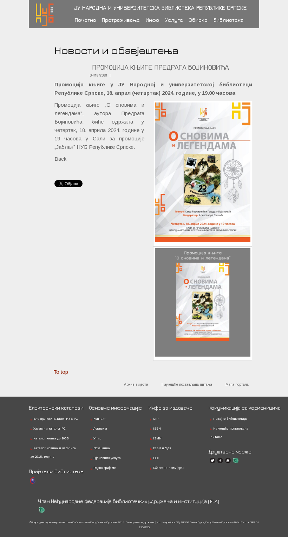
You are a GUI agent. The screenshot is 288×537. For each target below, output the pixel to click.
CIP (155, 418)
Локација (100, 428)
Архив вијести (136, 384)
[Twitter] (212, 460)
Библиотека (228, 20)
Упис (97, 438)
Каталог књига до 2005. (51, 438)
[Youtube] (228, 460)
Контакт (99, 418)
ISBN (157, 428)
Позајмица (101, 448)
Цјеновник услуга (107, 458)
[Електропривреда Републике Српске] (32, 480)
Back (60, 159)
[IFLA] (235, 460)
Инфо (152, 20)
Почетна (85, 20)
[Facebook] (220, 460)
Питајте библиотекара (230, 418)
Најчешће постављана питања (187, 384)
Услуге (174, 20)
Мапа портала (237, 384)
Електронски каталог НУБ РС (55, 418)
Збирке (198, 20)
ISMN (157, 438)
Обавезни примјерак (168, 468)
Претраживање (121, 20)
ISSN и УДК (162, 448)
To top (60, 372)
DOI (156, 458)
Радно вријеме (104, 468)
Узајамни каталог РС (49, 428)
